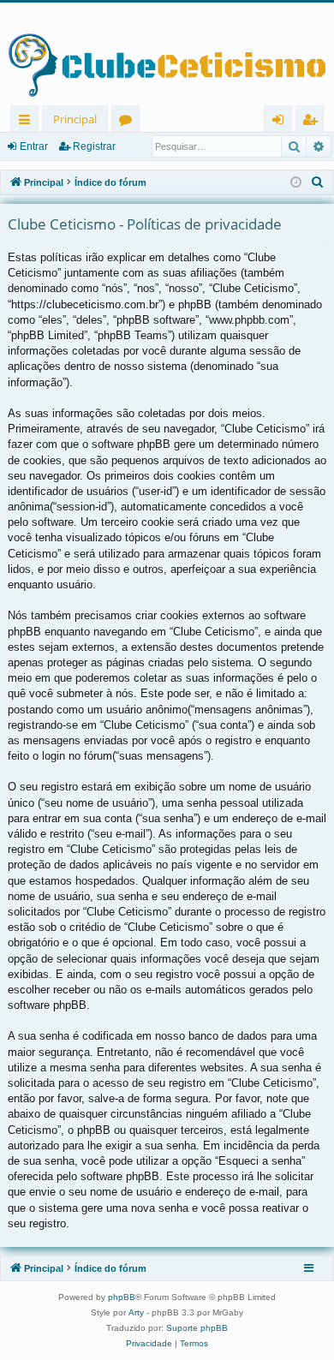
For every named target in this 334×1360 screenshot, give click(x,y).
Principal (75, 119)
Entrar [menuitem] (282, 122)
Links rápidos (28, 122)
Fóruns (129, 122)
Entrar (34, 146)
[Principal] (167, 54)
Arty (136, 1312)
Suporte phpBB (197, 1328)
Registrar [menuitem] (313, 122)
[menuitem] (317, 182)
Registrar (94, 146)
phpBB (121, 1297)
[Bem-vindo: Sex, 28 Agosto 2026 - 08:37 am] (295, 183)
